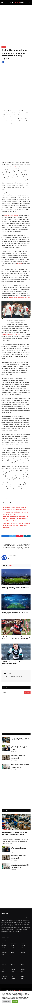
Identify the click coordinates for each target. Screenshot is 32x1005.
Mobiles (3, 947)
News (22, 947)
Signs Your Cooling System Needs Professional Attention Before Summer (19, 748)
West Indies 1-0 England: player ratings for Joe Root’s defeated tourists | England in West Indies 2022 (16, 525)
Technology (5, 829)
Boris (2, 969)
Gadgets (3, 945)
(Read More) (18, 931)
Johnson (13, 978)
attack (22, 964)
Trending (23, 952)
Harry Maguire (15, 167)
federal (22, 974)
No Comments (26, 62)
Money (12, 947)
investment (4, 978)
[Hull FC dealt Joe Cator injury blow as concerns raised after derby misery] (16, 652)
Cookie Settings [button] (6, 1001)
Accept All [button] (15, 1001)
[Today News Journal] (16, 2)
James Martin (9, 62)
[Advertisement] (16, 23)
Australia (3, 967)
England (19, 263)
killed (22, 978)
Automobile (4, 940)
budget (13, 969)
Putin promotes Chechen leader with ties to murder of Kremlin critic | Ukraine (9, 546)
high (12, 976)
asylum (13, 964)
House (22, 976)
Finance (22, 943)
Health (12, 945)
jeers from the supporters (11, 215)
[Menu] (2, 2)
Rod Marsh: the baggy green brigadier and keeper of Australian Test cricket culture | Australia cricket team (15, 518)
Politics (3, 950)
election (13, 974)
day (2, 974)
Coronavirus (23, 940)
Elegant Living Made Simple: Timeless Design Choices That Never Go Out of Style (20, 757)
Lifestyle (23, 945)
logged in (12, 676)
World (2, 954)
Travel (12, 952)
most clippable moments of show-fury (19, 297)
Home (2, 42)
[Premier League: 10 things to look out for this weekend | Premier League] (16, 602)
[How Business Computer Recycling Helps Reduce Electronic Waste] (6, 740)
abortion (3, 964)
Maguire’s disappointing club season (11, 334)
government (4, 976)
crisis (22, 971)
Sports (6, 42)
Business (13, 940)
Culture (3, 943)
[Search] (30, 2)
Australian (13, 967)
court (2, 971)
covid (12, 971)
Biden (22, 967)
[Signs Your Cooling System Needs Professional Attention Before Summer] (6, 748)
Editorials (13, 943)
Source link (4, 499)
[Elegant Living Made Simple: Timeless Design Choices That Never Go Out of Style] (6, 757)
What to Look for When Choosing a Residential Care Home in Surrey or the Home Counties (20, 766)
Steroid (22, 950)
